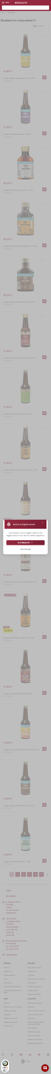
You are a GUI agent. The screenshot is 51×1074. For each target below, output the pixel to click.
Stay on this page (25, 549)
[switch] (5, 1070)
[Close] (42, 522)
